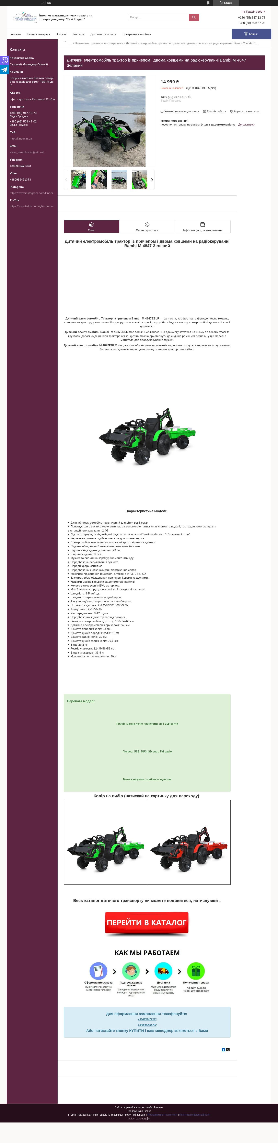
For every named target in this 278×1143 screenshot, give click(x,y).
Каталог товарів (37, 34)
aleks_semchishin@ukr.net (27, 152)
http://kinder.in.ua (21, 138)
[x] (228, 1050)
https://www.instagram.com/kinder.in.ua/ (35, 193)
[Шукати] (194, 17)
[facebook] (223, 1050)
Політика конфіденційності (194, 1114)
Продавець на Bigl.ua (139, 1111)
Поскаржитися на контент (162, 1114)
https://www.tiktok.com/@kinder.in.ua (33, 206)
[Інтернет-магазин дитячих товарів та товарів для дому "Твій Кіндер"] (25, 17)
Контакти (78, 34)
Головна (15, 34)
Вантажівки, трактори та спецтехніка (99, 43)
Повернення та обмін (137, 34)
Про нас (61, 34)
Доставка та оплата (103, 34)
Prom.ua (158, 1107)
